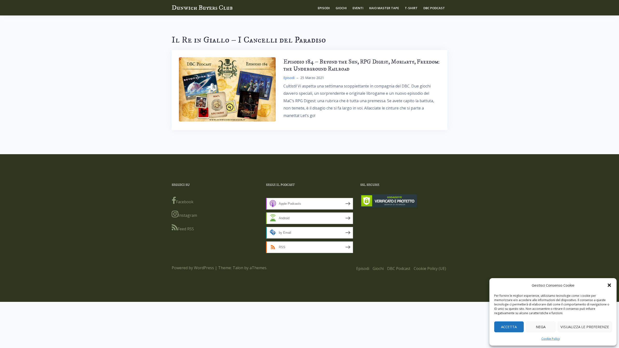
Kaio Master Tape (384, 8)
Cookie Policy (550, 339)
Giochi (341, 8)
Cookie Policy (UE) (430, 268)
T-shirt (411, 8)
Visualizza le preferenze (584, 326)
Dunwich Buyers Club (202, 7)
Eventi (358, 8)
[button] (609, 285)
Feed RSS (186, 229)
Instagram (187, 215)
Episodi (324, 8)
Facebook (184, 201)
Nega (540, 326)
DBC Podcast (434, 8)
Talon (238, 267)
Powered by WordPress (193, 267)
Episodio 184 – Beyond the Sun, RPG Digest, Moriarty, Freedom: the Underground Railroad (361, 65)
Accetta (509, 326)
